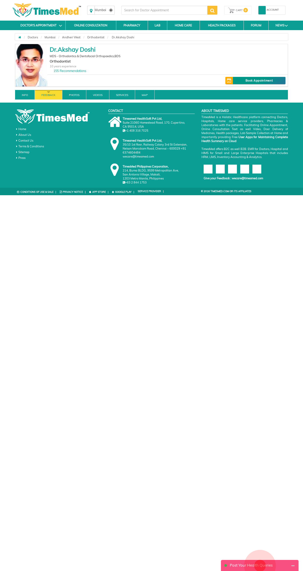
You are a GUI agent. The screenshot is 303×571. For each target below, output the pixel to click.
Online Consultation (90, 25)
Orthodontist (95, 37)
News (279, 25)
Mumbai (50, 37)
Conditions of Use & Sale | (38, 191)
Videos (97, 95)
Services (122, 95)
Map (145, 95)
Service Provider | (151, 191)
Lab (157, 25)
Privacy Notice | (74, 191)
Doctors (33, 37)
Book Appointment (259, 80)
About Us (24, 134)
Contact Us (25, 140)
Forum (256, 25)
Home (22, 129)
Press (22, 158)
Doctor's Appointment (38, 25)
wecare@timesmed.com (247, 178)
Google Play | (124, 191)
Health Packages (222, 25)
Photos (74, 95)
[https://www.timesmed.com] (19, 37)
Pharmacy (132, 25)
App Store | (100, 191)
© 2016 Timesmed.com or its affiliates (226, 191)
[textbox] (164, 10)
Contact (115, 111)
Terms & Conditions (31, 146)
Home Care (183, 25)
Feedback (48, 95)
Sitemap (24, 152)
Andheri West (71, 37)
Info (25, 95)
